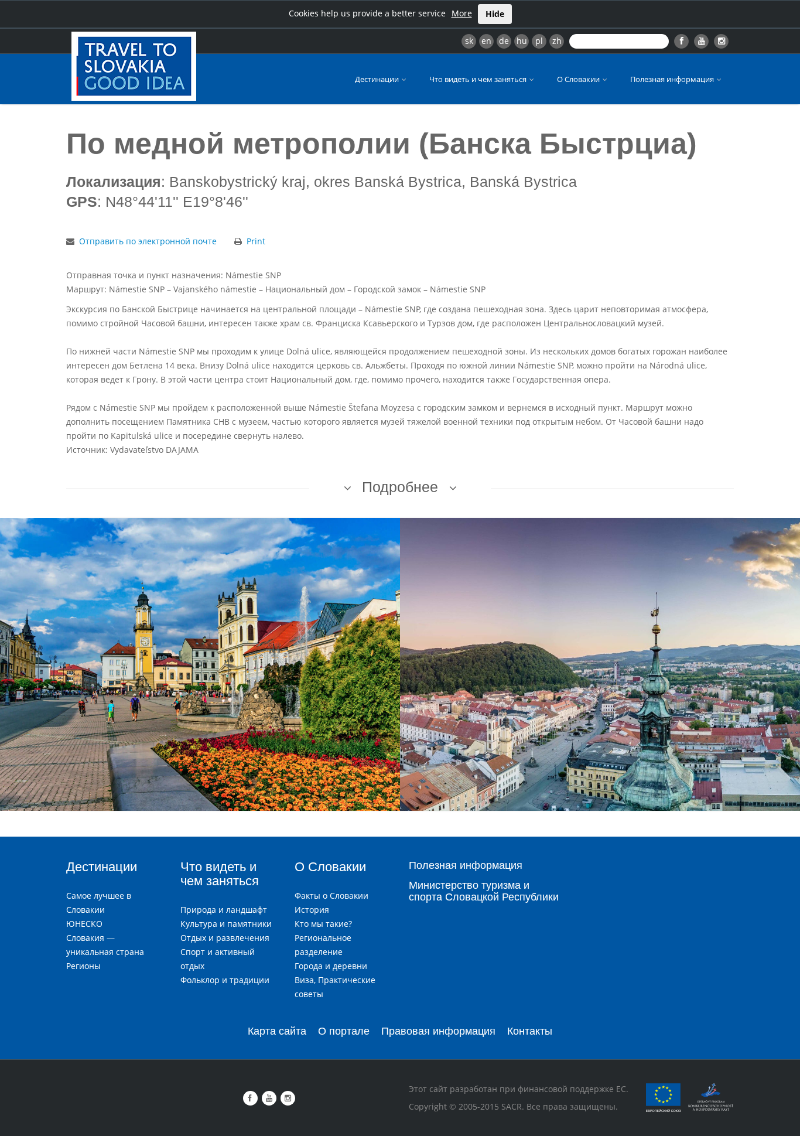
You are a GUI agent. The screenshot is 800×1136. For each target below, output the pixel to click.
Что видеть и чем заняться (478, 79)
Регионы (83, 965)
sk (469, 40)
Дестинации (378, 79)
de (504, 40)
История (312, 909)
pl (539, 40)
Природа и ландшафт (223, 909)
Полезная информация (673, 79)
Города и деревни (331, 965)
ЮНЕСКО (84, 923)
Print (256, 241)
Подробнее (400, 487)
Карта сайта (277, 1031)
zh (557, 40)
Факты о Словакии (331, 895)
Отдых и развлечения (224, 937)
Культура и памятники (226, 923)
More (462, 13)
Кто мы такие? (323, 923)
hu (522, 40)
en (486, 40)
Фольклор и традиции (224, 979)
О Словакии (579, 79)
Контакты (529, 1031)
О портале (344, 1031)
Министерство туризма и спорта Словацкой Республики (484, 891)
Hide (495, 13)
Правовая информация (438, 1031)
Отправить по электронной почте (148, 241)
